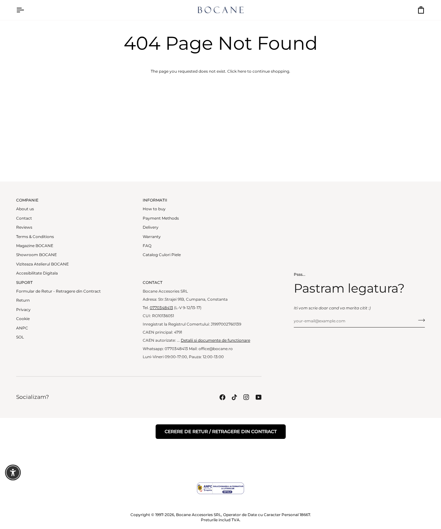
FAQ (147, 246)
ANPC (22, 328)
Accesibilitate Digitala (37, 273)
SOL (20, 337)
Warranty (152, 236)
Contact (24, 218)
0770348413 (161, 308)
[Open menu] (26, 10)
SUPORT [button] (24, 282)
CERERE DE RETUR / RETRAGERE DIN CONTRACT (221, 431)
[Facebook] (222, 397)
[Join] (419, 320)
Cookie (23, 318)
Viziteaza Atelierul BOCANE (42, 264)
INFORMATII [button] (155, 200)
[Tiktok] (234, 397)
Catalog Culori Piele (162, 255)
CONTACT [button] (152, 282)
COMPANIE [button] (27, 200)
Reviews (24, 227)
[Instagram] (246, 397)
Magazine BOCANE (34, 246)
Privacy (23, 309)
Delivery (151, 227)
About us (25, 209)
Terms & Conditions (35, 236)
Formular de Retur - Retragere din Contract (58, 291)
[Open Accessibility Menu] (13, 472)
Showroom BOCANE (36, 255)
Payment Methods (161, 218)
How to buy (154, 209)
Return (23, 300)
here (242, 71)
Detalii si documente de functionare (215, 340)
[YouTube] (259, 397)
